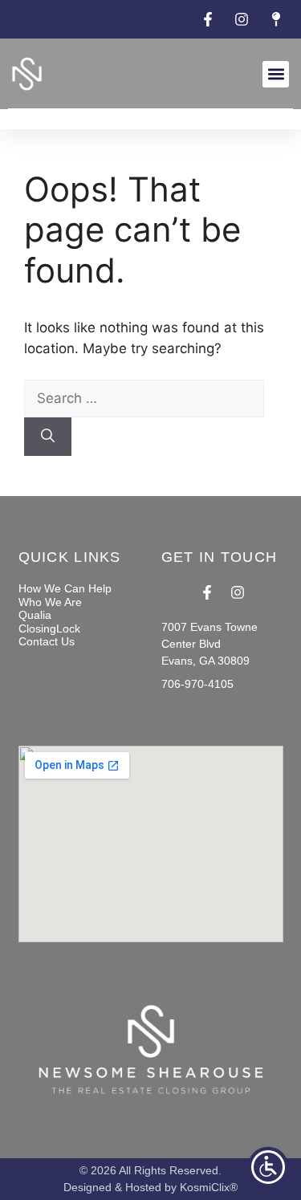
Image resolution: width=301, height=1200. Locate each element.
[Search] (47, 436)
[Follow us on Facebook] (210, 19)
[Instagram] (237, 592)
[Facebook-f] (207, 592)
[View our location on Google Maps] (278, 19)
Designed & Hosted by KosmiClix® (150, 1187)
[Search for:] (144, 398)
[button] (275, 74)
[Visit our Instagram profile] (244, 19)
